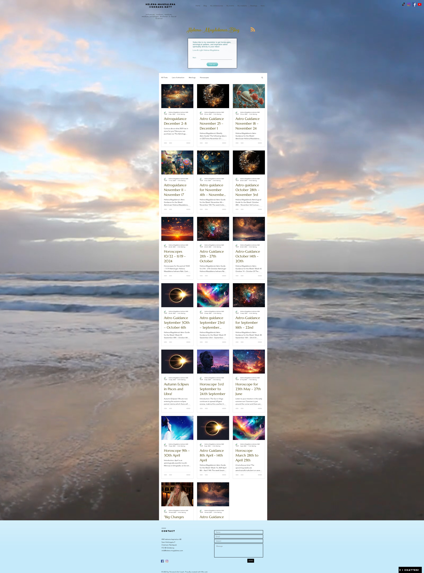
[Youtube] (419, 4)
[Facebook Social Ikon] (162, 566)
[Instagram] (409, 4)
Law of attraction (178, 77)
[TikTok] (403, 4)
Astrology (192, 77)
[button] (262, 78)
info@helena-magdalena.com (172, 556)
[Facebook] (414, 4)
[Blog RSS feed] (253, 29)
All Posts (164, 77)
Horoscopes (204, 77)
